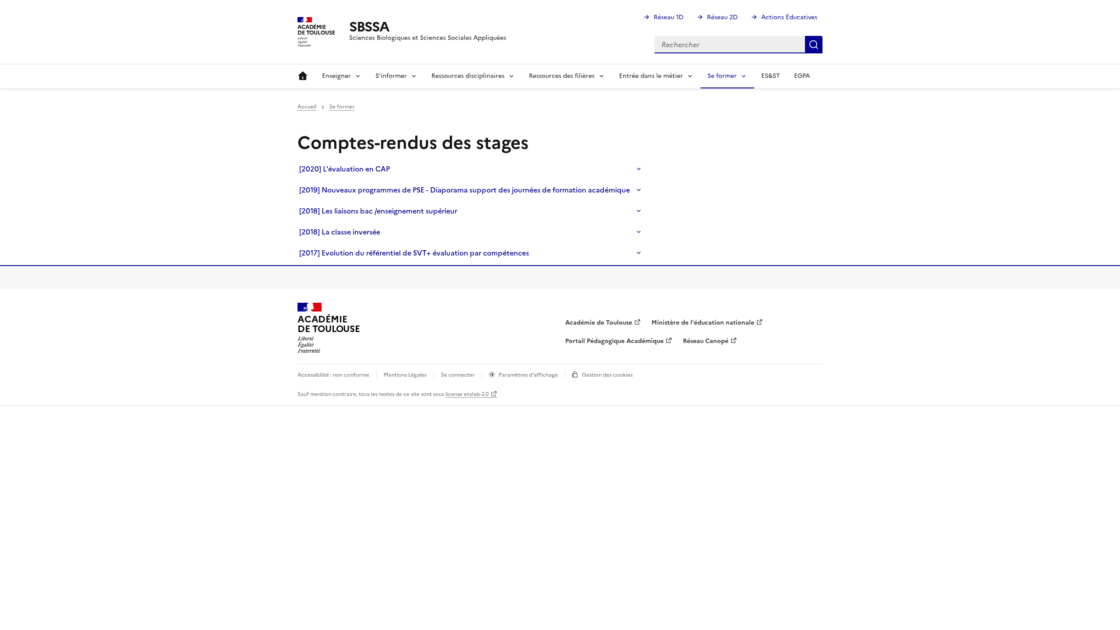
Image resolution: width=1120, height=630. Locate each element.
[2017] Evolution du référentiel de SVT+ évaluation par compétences (414, 253)
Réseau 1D (668, 17)
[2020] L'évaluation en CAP (344, 169)
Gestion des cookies (607, 375)
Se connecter (458, 375)
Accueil (302, 76)
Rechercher (813, 44)
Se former (342, 107)
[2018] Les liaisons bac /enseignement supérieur (378, 211)
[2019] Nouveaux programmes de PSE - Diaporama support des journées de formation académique (464, 190)
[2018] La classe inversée (339, 232)
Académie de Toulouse (598, 322)
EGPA (802, 75)
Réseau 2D (722, 17)
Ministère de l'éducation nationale (702, 322)
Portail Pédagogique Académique (614, 341)
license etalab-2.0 (467, 394)
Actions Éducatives (789, 17)
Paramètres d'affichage (528, 375)
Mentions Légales (405, 375)
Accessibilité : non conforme (333, 375)
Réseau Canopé (705, 341)
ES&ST (770, 75)
